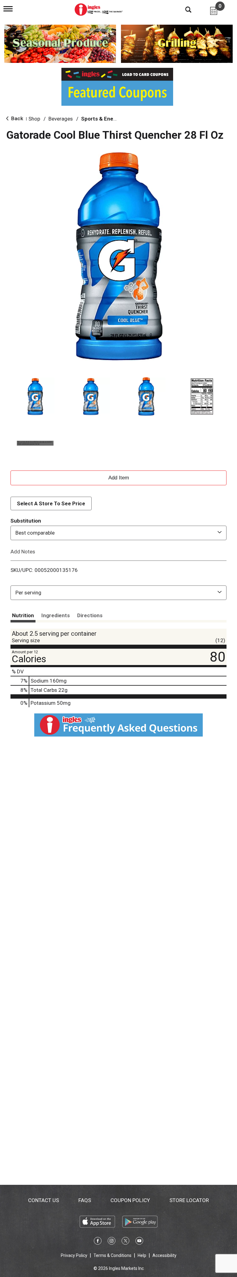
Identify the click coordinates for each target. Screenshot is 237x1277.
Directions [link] (89, 615)
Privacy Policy (74, 1255)
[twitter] (125, 1241)
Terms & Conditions (112, 1255)
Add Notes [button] (22, 551)
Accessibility (164, 1255)
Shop (34, 119)
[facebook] (98, 1241)
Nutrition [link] (23, 615)
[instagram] (111, 1241)
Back (16, 118)
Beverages (60, 119)
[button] (35, 396)
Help (142, 1255)
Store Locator (189, 1200)
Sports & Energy (101, 119)
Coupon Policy (130, 1200)
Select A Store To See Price (51, 503)
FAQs (84, 1200)
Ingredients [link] (55, 615)
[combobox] (118, 533)
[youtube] (139, 1241)
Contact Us (43, 1200)
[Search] (183, 9)
